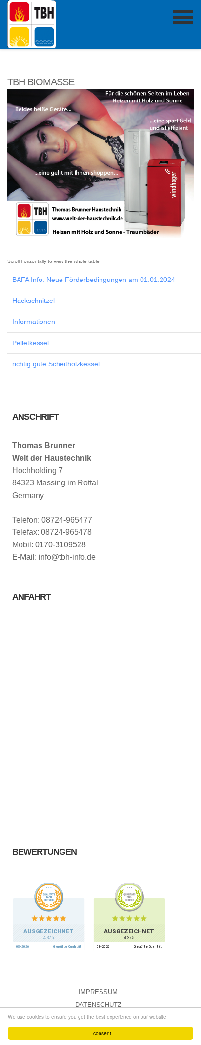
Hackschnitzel (33, 300)
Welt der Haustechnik (31, 24)
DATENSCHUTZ (98, 1004)
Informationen (33, 321)
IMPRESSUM (98, 992)
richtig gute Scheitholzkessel (56, 364)
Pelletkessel (30, 343)
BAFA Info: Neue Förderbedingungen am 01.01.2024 (93, 279)
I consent (100, 1033)
